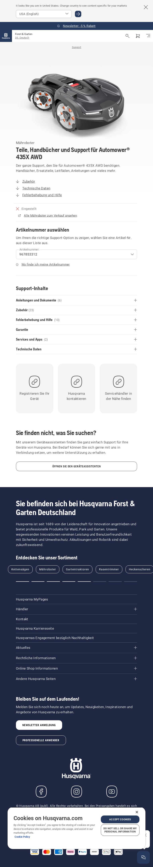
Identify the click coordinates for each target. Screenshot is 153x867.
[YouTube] (112, 792)
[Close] (136, 812)
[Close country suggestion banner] (146, 7)
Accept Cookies (120, 819)
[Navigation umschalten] (148, 36)
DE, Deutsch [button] (22, 37)
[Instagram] (76, 792)
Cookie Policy (22, 836)
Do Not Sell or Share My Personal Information (120, 830)
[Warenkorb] (138, 36)
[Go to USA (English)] (78, 14)
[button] (22, 581)
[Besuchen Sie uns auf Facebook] (41, 792)
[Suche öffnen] (127, 36)
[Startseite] (6, 36)
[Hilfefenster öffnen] (143, 857)
